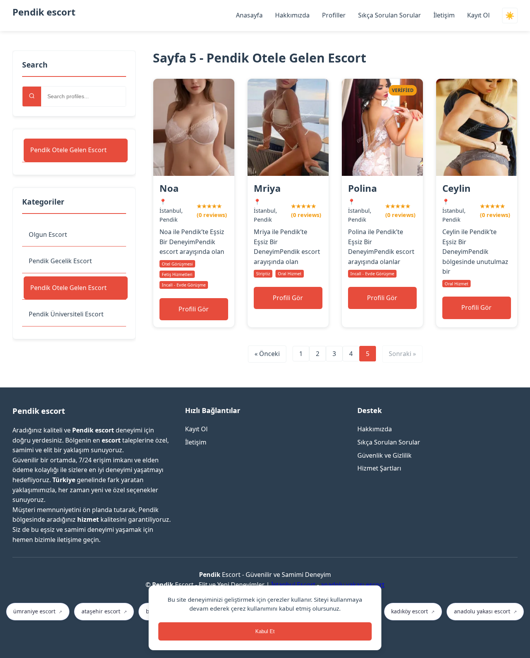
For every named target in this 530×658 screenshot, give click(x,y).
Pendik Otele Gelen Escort (68, 150)
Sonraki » (402, 353)
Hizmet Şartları (379, 468)
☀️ (509, 16)
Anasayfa (249, 15)
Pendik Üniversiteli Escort (66, 314)
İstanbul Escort (293, 584)
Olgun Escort (48, 234)
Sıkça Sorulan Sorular (389, 15)
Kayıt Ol (478, 15)
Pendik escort (43, 11)
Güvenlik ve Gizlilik (384, 455)
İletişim (444, 15)
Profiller (334, 15)
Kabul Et (265, 631)
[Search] (32, 96)
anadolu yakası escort (352, 584)
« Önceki (267, 353)
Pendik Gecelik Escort (60, 261)
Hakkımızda (292, 15)
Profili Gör (193, 309)
